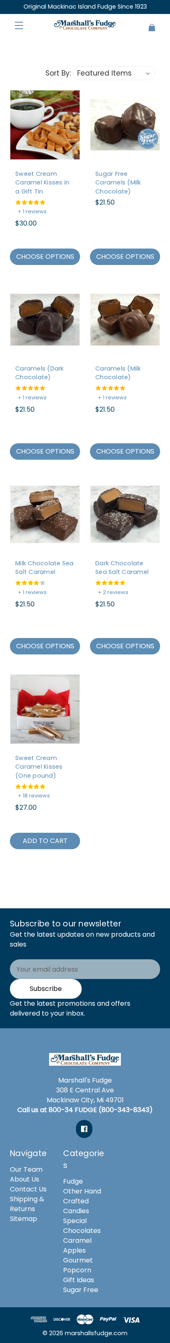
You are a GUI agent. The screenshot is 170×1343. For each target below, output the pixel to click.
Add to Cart (45, 840)
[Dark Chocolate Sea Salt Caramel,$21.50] (125, 514)
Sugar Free (80, 1290)
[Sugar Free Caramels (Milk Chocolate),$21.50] (125, 124)
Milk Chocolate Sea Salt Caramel (44, 567)
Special (75, 1221)
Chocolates (82, 1230)
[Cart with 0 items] (147, 24)
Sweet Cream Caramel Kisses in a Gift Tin (42, 183)
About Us (24, 1179)
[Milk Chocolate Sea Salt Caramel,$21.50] (45, 514)
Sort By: (58, 73)
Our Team (26, 1169)
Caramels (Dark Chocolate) (39, 373)
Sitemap (23, 1218)
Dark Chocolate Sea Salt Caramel (122, 567)
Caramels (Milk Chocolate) (118, 373)
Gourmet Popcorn (78, 1265)
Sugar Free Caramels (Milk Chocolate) (118, 183)
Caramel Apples (77, 1245)
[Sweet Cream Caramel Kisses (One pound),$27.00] (45, 709)
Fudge (73, 1181)
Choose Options (45, 256)
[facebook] (84, 1129)
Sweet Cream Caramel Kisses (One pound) (39, 767)
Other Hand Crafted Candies (82, 1201)
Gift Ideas (78, 1280)
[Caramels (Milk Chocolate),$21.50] (125, 319)
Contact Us (28, 1189)
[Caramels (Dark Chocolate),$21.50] (45, 319)
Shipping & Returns (27, 1204)
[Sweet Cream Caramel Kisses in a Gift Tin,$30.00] (45, 124)
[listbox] (114, 73)
